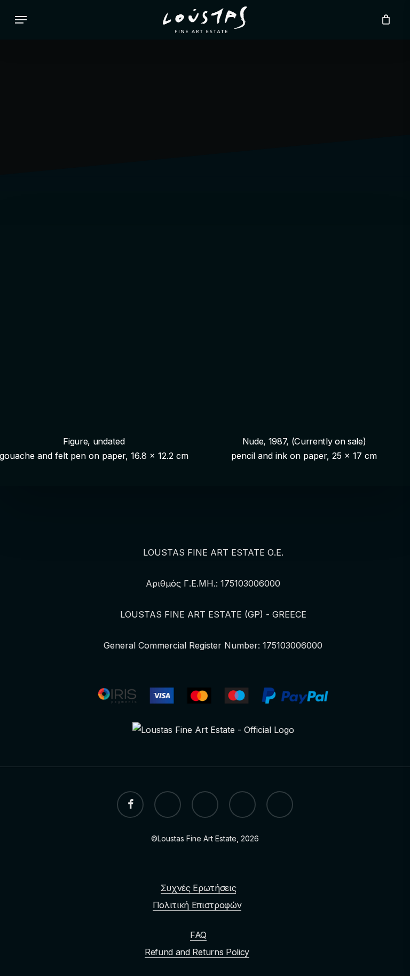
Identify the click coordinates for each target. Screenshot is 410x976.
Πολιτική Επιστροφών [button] (197, 905)
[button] (21, 19)
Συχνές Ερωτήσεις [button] (198, 888)
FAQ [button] (198, 935)
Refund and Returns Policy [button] (197, 952)
